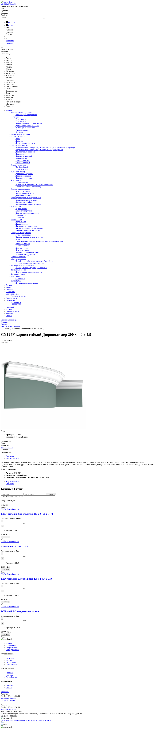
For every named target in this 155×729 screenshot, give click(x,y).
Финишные (20, 279)
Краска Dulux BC (23, 161)
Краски (9, 660)
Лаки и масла (16, 220)
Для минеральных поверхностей (29, 123)
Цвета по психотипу (19, 296)
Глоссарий (10, 307)
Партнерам (10, 300)
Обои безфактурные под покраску (30, 263)
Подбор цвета (11, 298)
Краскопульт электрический (27, 213)
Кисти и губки (22, 248)
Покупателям (11, 647)
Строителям (16, 305)
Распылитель (21, 215)
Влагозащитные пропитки (26, 115)
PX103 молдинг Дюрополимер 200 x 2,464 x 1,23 (26, 578)
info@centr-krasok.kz (9, 700)
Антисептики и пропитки (21, 112)
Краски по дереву (18, 171)
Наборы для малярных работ (27, 252)
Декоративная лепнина (20, 134)
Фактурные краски (18, 270)
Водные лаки (21, 222)
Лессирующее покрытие (26, 143)
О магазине (10, 292)
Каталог (9, 110)
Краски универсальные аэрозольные (26, 198)
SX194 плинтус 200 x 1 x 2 (14, 546)
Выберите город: (8, 49)
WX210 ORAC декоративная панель (20, 611)
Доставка (9, 673)
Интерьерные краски (19, 145)
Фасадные (20, 132)
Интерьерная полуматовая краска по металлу (34, 185)
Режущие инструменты (25, 254)
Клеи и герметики (18, 165)
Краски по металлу (18, 180)
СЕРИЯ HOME (22, 169)
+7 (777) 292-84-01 (8, 698)
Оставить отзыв (12, 311)
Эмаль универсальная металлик (29, 204)
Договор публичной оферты (39, 720)
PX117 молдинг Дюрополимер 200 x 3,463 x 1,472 (27, 514)
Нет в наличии (7, 448)
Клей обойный (22, 167)
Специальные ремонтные (26, 200)
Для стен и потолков (24, 195)
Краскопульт (16, 206)
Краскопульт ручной (24, 211)
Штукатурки (16, 281)
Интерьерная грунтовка (25, 128)
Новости (9, 313)
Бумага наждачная (23, 235)
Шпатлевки (15, 276)
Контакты (10, 309)
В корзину (5, 537)
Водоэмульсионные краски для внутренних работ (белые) (39, 150)
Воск (18, 139)
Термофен (20, 217)
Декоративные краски (25, 193)
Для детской (21, 154)
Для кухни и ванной (24, 156)
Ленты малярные (23, 250)
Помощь (9, 289)
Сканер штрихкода (8, 320)
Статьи (9, 316)
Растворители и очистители (22, 265)
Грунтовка (15, 117)
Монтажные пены (18, 257)
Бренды (9, 285)
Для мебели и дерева (24, 174)
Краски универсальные (20, 189)
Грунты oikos (21, 121)
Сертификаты (11, 677)
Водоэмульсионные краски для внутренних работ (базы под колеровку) (45, 147)
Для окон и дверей (23, 176)
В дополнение (21, 209)
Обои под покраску (19, 259)
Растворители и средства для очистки (31, 268)
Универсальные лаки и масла (28, 230)
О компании (11, 645)
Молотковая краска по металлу (28, 187)
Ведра (18, 239)
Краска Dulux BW (23, 163)
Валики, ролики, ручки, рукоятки (29, 237)
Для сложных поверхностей (27, 126)
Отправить (50, 494)
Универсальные (22, 130)
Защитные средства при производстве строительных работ (40, 241)
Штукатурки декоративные (27, 283)
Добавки (19, 141)
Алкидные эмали (23, 191)
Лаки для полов (22, 224)
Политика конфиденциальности (14, 720)
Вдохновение (11, 294)
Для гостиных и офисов (25, 152)
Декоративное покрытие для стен (29, 272)
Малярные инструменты (21, 233)
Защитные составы (18, 136)
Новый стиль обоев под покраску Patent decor (34, 261)
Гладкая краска (22, 182)
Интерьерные (21, 158)
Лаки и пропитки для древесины (29, 228)
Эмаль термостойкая (24, 202)
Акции (9, 287)
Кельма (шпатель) (23, 246)
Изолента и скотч (23, 244)
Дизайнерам (16, 303)
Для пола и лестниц (24, 178)
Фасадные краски (18, 274)
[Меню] (2, 47)
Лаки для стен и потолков (26, 226)
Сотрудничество (12, 650)
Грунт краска (21, 119)
